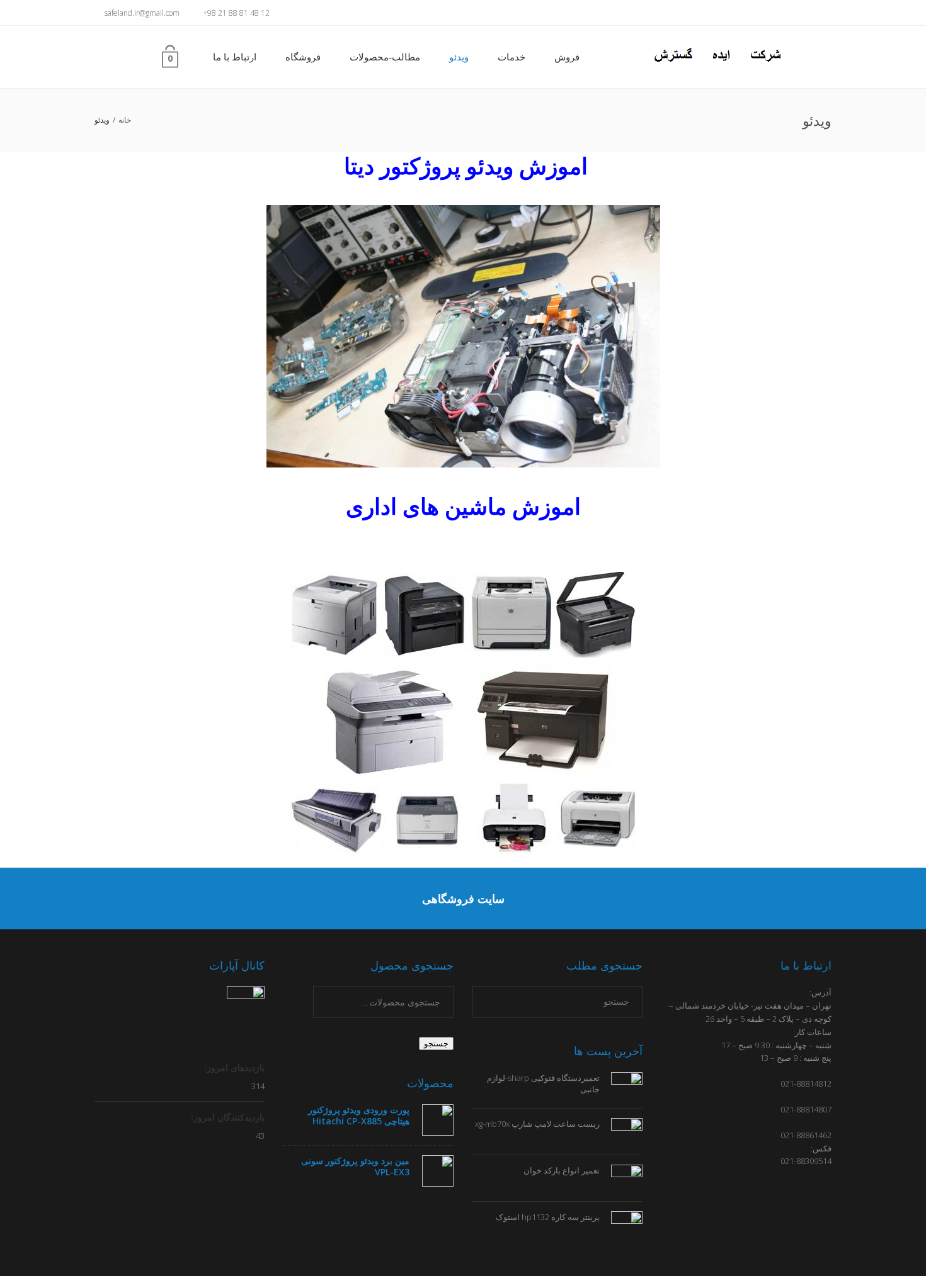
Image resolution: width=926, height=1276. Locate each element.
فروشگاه (303, 57)
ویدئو (459, 57)
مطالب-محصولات (385, 57)
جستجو (436, 1043)
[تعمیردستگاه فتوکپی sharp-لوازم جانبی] (621, 1084)
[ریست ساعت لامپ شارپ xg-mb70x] (621, 1130)
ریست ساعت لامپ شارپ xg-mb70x (537, 1123)
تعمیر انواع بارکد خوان (561, 1170)
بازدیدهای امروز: (233, 1067)
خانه (124, 120)
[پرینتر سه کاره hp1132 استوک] (621, 1223)
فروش (567, 57)
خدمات (511, 57)
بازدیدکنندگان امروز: (226, 1117)
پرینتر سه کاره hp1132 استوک (548, 1217)
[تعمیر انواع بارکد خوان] (621, 1177)
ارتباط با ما (234, 57)
